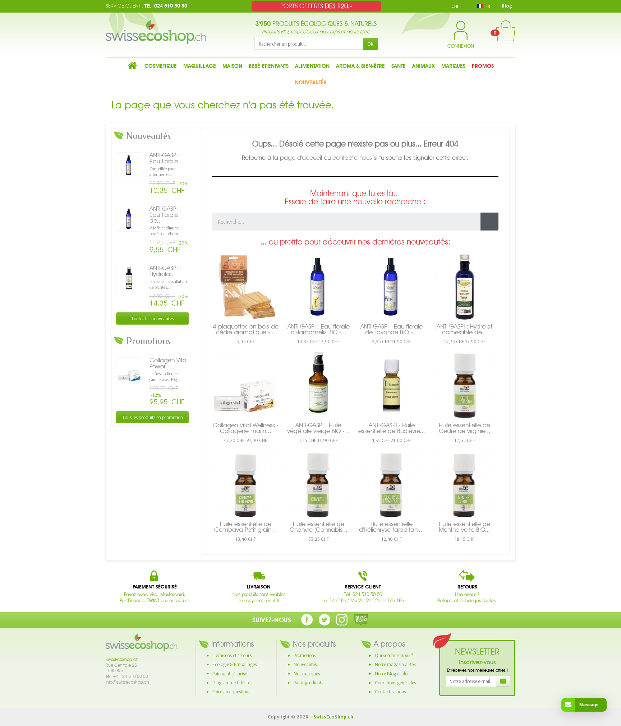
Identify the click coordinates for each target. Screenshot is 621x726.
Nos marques (307, 673)
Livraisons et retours (232, 655)
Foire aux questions (231, 691)
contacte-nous (352, 157)
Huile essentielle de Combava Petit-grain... (245, 527)
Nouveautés (305, 664)
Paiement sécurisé (229, 673)
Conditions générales (395, 682)
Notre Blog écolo (391, 673)
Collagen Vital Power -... (169, 363)
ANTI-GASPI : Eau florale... (166, 158)
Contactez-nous (390, 691)
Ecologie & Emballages (234, 664)
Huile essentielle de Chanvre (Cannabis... (319, 527)
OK (370, 44)
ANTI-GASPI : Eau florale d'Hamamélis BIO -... (319, 329)
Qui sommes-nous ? (394, 655)
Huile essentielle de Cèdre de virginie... (465, 428)
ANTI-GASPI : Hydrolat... (165, 271)
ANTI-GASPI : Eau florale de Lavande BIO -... (391, 329)
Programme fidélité (231, 682)
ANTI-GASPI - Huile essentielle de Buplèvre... (391, 428)
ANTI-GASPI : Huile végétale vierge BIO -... (318, 428)
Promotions (305, 655)
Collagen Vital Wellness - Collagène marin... (246, 428)
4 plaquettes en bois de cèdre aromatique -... (246, 329)
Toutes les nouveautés (152, 318)
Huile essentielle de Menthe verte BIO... (464, 527)
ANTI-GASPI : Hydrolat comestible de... (464, 329)
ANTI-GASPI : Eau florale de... (165, 214)
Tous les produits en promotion (152, 417)
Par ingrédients (308, 682)
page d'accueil (301, 157)
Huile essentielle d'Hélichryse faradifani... (391, 527)
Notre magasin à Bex (395, 664)
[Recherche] (489, 222)
